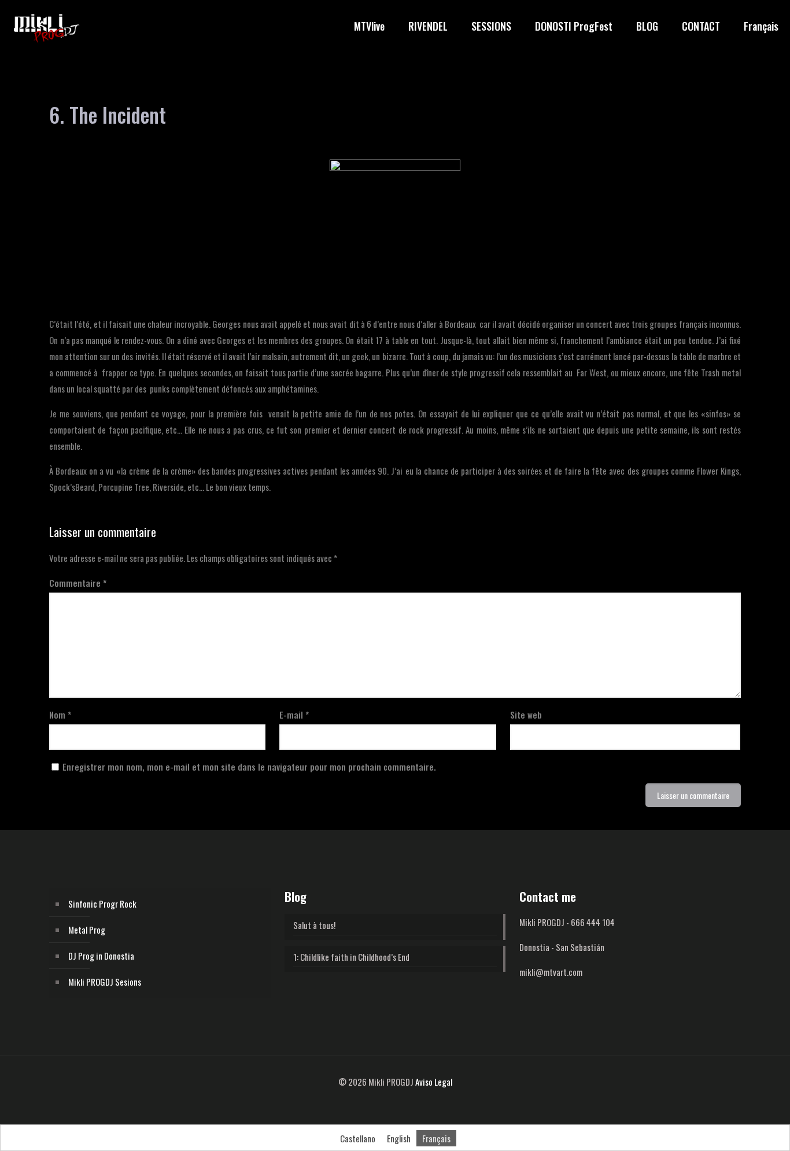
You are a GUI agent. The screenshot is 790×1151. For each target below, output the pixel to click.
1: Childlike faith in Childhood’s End (351, 956)
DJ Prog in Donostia (101, 955)
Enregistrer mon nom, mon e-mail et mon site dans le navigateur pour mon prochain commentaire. (249, 766)
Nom (60, 714)
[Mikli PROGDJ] (46, 26)
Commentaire (77, 582)
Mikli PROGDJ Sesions (104, 981)
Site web (526, 714)
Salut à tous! (314, 925)
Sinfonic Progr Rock (102, 903)
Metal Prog (86, 929)
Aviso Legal (433, 1081)
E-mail (294, 714)
